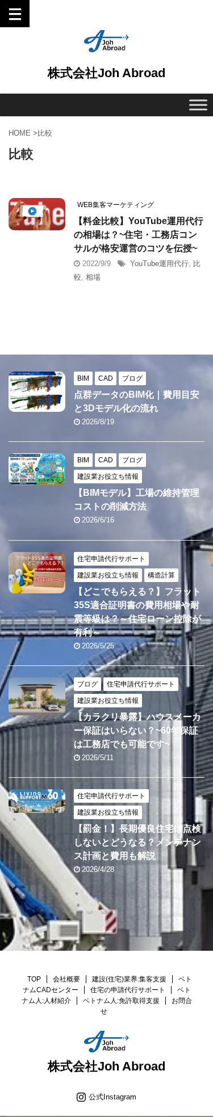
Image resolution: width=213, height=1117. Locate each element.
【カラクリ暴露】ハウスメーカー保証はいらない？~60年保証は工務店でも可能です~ (137, 730)
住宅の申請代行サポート (127, 990)
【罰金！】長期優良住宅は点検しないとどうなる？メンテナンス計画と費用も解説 (137, 842)
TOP (34, 979)
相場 (93, 277)
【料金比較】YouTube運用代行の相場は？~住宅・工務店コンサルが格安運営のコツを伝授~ (138, 234)
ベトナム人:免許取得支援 (121, 1001)
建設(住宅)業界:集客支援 (129, 979)
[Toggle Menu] (198, 104)
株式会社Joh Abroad (106, 73)
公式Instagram (112, 1097)
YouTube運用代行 (159, 263)
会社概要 (66, 979)
